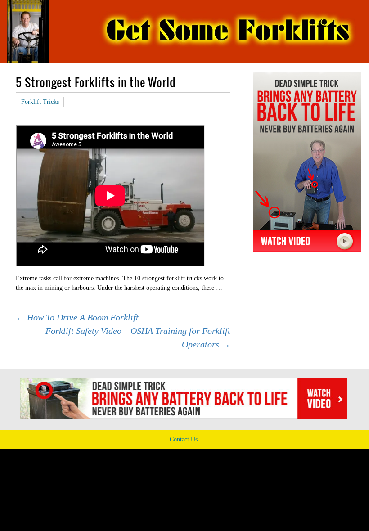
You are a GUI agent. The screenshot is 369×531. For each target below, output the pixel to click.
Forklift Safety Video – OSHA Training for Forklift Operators (137, 337)
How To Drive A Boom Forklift (77, 317)
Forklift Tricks (40, 102)
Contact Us (184, 439)
